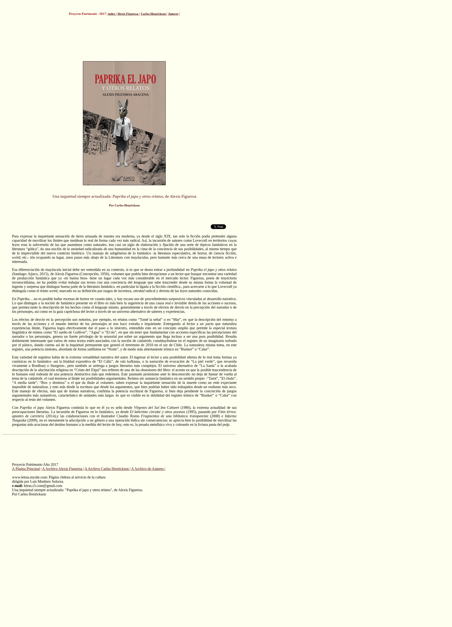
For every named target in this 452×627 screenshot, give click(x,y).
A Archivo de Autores (148, 469)
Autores (173, 14)
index (112, 14)
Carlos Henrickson (153, 14)
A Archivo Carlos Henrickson (107, 469)
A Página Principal (26, 469)
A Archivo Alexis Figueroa (62, 469)
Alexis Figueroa (128, 14)
